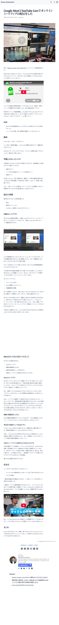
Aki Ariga (20, 556)
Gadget (36, 545)
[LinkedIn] (34, 548)
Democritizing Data (7, 2)
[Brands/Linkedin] (32, 568)
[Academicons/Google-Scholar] (27, 568)
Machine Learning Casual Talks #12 (16, 68)
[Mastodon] (25, 548)
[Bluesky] (22, 548)
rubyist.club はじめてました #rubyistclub (23, 585)
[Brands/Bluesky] (24, 568)
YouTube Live (23, 545)
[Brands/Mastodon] (22, 568)
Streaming (30, 545)
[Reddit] (37, 548)
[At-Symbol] (19, 568)
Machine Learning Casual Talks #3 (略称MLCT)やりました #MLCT (30, 577)
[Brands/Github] (30, 568)
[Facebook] (28, 548)
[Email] (31, 548)
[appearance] (54, 2)
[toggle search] (51, 2)
